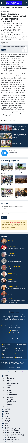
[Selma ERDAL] (4, 274)
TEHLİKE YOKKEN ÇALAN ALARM (16, 288)
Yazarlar (7, 413)
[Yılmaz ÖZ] (4, 241)
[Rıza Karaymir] (4, 247)
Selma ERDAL (11, 273)
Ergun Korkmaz (13, 152)
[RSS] (18, 338)
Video (6, 411)
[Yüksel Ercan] (4, 293)
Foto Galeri (8, 410)
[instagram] (22, 372)
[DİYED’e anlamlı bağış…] (7, 192)
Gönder (4, 218)
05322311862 (15, 330)
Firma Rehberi (9, 415)
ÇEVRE (6, 363)
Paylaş (4, 50)
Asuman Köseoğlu (13, 286)
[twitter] (15, 372)
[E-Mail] (10, 155)
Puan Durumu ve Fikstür (7, 353)
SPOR (9, 363)
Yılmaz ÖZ (10, 240)
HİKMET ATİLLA (11, 299)
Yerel (8, 11)
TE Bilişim (17, 367)
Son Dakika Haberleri (8, 357)
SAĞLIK (21, 363)
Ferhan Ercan (11, 260)
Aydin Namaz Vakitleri (6, 349)
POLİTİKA (10, 399)
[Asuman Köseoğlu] (4, 287)
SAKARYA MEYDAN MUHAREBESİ (16, 248)
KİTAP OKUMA (11, 255)
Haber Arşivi (19, 357)
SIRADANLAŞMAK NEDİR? (14, 261)
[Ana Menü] (1, 3)
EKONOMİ (10, 389)
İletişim (7, 425)
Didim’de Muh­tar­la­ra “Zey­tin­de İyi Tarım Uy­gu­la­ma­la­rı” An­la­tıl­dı (7, 185)
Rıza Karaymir (12, 247)
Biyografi (7, 420)
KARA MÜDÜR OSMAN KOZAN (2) (16, 242)
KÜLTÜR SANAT (11, 396)
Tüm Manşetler (19, 353)
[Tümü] (26, 236)
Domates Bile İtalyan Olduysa (15, 275)
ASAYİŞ (17, 363)
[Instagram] (15, 338)
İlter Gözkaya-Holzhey (14, 266)
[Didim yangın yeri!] (21, 179)
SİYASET (20, 362)
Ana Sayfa (7, 375)
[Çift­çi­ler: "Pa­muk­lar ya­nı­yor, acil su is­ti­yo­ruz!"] (21, 166)
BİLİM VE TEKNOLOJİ (13, 384)
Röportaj (7, 418)
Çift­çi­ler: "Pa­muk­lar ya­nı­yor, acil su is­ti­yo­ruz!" (20, 171)
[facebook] (8, 372)
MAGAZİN (10, 397)
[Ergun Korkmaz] (4, 153)
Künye (6, 423)
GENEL (20, 7)
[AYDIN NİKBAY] (4, 254)
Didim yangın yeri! (19, 183)
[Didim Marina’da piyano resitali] (21, 192)
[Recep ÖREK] (4, 280)
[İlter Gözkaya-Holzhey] (4, 267)
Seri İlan (7, 417)
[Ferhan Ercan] (4, 261)
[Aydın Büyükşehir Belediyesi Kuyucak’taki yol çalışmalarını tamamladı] (14, 47)
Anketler (7, 422)
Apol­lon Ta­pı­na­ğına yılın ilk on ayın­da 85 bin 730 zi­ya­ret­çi (6, 172)
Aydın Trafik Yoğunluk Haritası (19, 349)
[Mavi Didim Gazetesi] (14, 3)
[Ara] (26, 3)
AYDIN (24, 362)
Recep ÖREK (11, 279)
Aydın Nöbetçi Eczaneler (6, 345)
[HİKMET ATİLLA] (4, 300)
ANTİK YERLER (11, 378)
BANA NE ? (10, 268)
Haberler (3, 11)
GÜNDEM (14, 7)
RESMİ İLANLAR (5, 7)
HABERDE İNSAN (12, 394)
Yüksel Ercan (11, 293)
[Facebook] (10, 338)
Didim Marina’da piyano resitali (20, 197)
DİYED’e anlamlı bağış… (6, 196)
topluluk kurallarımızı (15, 222)
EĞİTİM (13, 363)
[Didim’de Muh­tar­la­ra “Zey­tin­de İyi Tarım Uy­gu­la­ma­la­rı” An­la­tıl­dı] (7, 179)
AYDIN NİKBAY (11, 253)
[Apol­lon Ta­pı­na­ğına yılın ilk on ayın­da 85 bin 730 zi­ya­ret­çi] (7, 166)
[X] (13, 338)
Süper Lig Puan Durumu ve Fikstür (16, 436)
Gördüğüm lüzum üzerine (14, 294)
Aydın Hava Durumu (21, 344)
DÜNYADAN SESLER (13, 281)
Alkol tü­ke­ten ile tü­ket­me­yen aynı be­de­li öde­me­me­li (16, 301)
